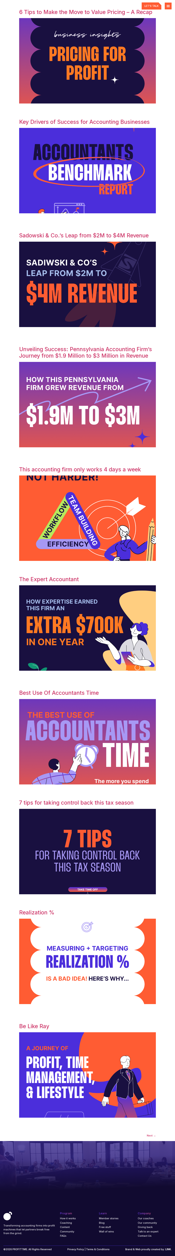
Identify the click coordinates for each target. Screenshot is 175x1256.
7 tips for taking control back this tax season (76, 802)
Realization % (36, 912)
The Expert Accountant (49, 579)
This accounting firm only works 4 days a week (80, 469)
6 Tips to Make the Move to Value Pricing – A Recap (85, 12)
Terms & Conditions (98, 1249)
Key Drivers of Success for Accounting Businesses (84, 122)
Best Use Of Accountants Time (59, 692)
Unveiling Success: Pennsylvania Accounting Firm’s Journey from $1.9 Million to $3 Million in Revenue (85, 352)
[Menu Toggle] (168, 6)
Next (151, 1135)
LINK (168, 1249)
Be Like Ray (34, 1026)
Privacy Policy (75, 1249)
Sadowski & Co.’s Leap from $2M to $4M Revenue (84, 235)
